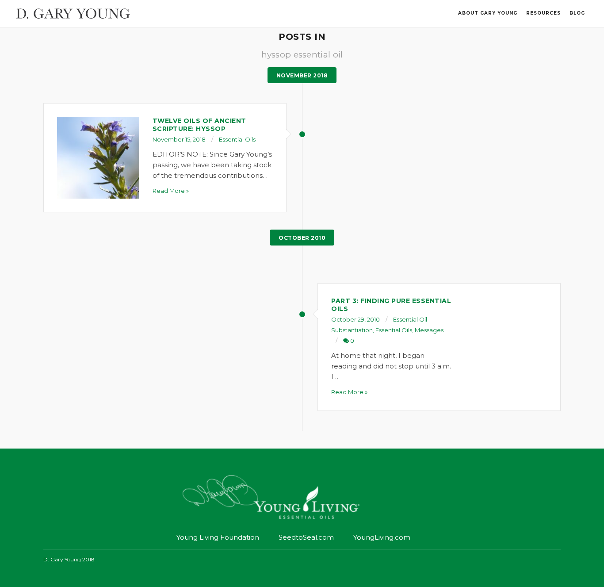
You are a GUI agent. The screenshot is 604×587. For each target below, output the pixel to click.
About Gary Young (487, 13)
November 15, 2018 (179, 139)
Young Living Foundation (217, 537)
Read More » (171, 190)
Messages (429, 330)
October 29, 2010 (355, 319)
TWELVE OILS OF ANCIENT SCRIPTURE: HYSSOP (199, 125)
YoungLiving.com (381, 537)
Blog (577, 13)
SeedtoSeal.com (306, 537)
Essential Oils (237, 139)
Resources (543, 13)
